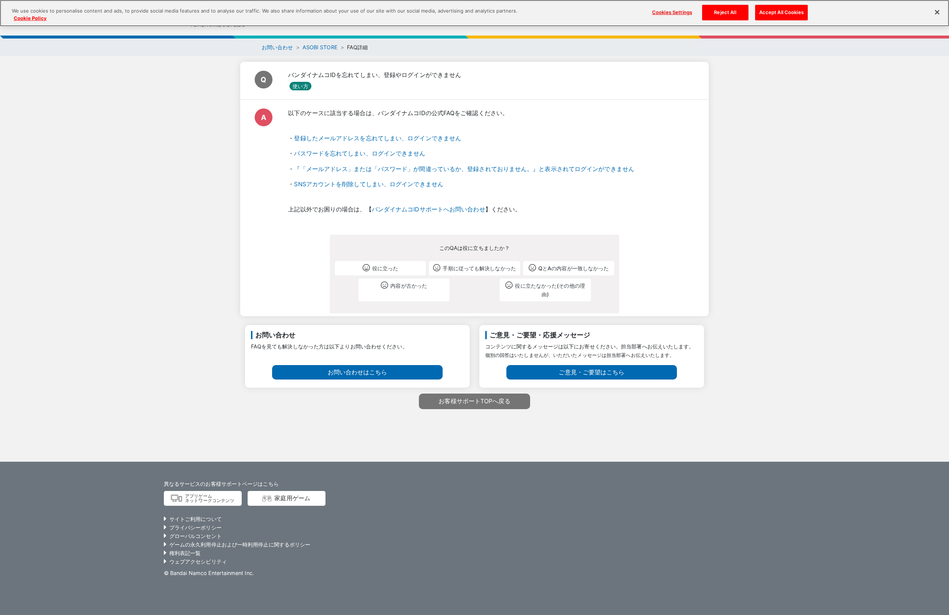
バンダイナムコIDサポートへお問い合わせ (428, 209)
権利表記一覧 (185, 553)
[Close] (937, 12)
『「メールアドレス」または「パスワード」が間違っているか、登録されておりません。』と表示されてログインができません (464, 169)
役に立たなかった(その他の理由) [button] (550, 290)
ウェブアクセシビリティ (198, 561)
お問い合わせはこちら (357, 372)
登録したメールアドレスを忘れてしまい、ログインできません (377, 138)
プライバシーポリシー (195, 527)
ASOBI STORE (320, 47)
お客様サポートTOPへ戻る (474, 401)
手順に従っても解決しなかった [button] (479, 268)
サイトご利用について (195, 519)
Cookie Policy (30, 18)
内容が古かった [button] (408, 286)
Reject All (725, 12)
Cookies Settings (672, 12)
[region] (474, 13)
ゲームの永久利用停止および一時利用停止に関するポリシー (240, 544)
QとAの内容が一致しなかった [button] (573, 268)
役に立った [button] (385, 268)
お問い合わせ (277, 47)
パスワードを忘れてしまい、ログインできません (359, 153)
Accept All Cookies (781, 12)
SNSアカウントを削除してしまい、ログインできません (368, 184)
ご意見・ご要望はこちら (591, 372)
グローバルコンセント (195, 536)
